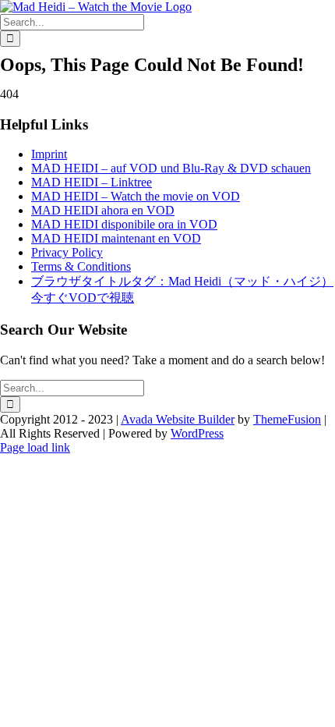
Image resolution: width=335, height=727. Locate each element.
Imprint (49, 154)
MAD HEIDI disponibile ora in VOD (124, 224)
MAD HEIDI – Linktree (91, 182)
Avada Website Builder (178, 419)
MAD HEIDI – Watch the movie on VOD (135, 196)
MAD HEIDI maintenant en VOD (116, 238)
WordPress (197, 433)
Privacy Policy (67, 252)
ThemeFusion (287, 419)
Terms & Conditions (81, 266)
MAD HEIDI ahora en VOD (103, 210)
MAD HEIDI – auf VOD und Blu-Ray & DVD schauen (171, 168)
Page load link (35, 447)
